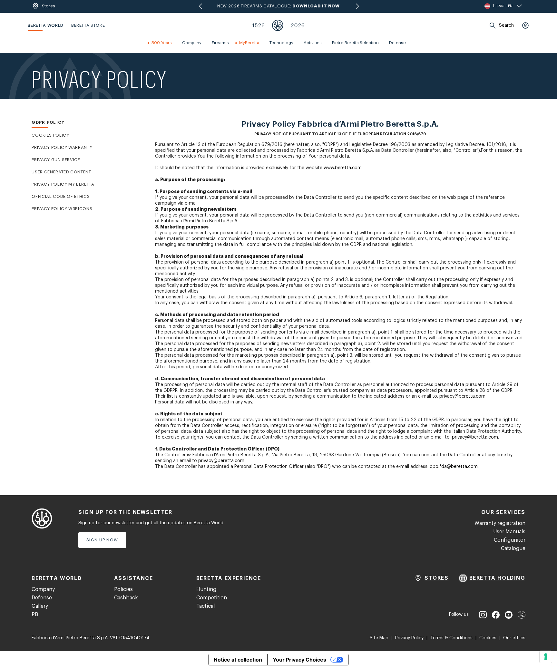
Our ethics (514, 638)
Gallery (40, 606)
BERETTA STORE (88, 25)
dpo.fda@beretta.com (454, 466)
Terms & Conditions (451, 638)
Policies (123, 589)
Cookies (487, 638)
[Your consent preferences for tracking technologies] (546, 657)
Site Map (379, 638)
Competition (211, 597)
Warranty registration (499, 523)
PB (35, 614)
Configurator (509, 540)
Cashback (126, 597)
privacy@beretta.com (462, 396)
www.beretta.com (343, 168)
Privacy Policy (409, 638)
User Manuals (509, 531)
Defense (42, 597)
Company (43, 589)
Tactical (205, 606)
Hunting (206, 589)
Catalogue (513, 548)
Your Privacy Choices (299, 659)
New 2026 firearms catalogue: (278, 6)
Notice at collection (238, 659)
